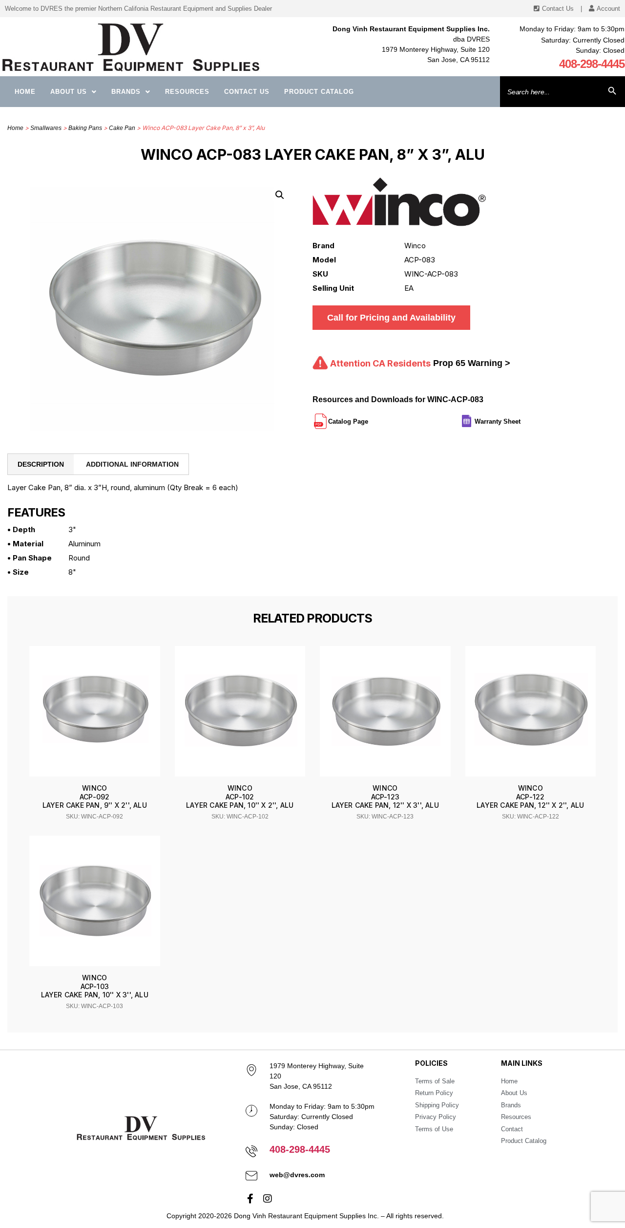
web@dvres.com (297, 1175)
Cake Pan (122, 128)
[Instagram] (267, 1199)
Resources (187, 91)
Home (25, 91)
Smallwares (46, 128)
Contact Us (247, 91)
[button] (280, 195)
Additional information (132, 464)
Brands (126, 91)
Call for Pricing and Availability (391, 318)
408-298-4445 (592, 63)
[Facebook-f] (250, 1199)
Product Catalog (319, 91)
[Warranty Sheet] (521, 417)
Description (41, 464)
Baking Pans (85, 128)
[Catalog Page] (369, 417)
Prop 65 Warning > (471, 363)
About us (68, 91)
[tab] (41, 464)
